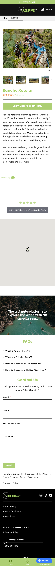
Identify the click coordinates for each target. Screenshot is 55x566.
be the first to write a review (27, 210)
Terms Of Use (9, 516)
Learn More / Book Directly (27, 105)
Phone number (12, 424)
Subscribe (11, 545)
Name (7, 397)
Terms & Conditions (12, 511)
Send (9, 465)
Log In (49, 10)
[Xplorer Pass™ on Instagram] (41, 495)
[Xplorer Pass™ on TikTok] (45, 495)
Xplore (10, 564)
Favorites (27, 564)
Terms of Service (27, 477)
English (25, 556)
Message (9, 437)
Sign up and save (16, 527)
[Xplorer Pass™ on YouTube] (50, 495)
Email (7, 410)
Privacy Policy (9, 477)
